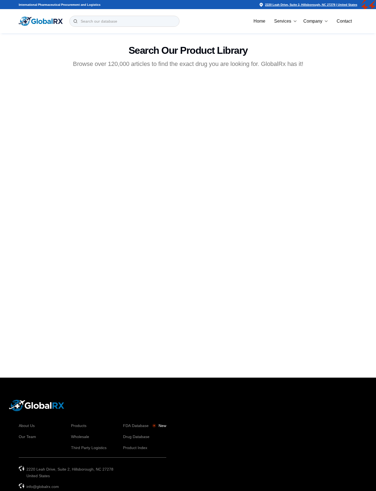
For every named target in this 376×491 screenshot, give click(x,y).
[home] (41, 21)
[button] (285, 21)
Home (259, 21)
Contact (344, 21)
